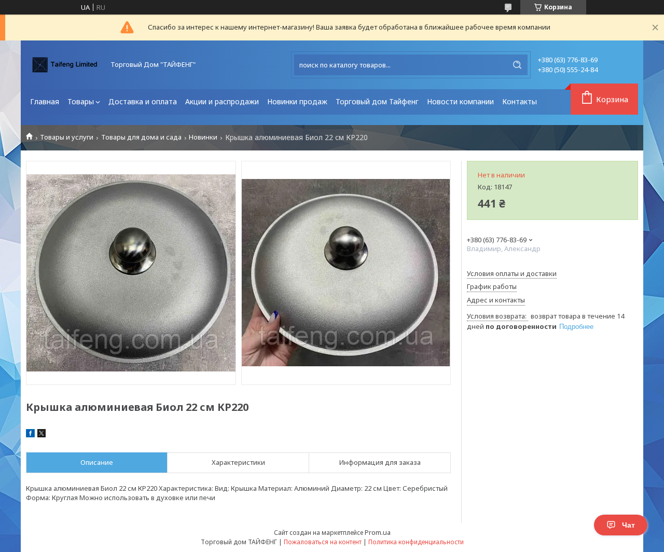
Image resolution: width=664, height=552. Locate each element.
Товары (80, 101)
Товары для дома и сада (141, 137)
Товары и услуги (66, 137)
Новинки (203, 137)
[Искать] (517, 64)
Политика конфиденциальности (416, 541)
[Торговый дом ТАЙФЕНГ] (65, 65)
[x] (41, 434)
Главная (44, 101)
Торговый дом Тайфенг (377, 101)
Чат (628, 525)
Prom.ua (378, 532)
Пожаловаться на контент (323, 541)
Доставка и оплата (142, 101)
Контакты (519, 101)
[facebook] (30, 434)
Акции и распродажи (222, 101)
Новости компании (460, 101)
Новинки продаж (297, 101)
